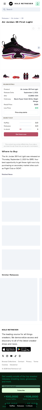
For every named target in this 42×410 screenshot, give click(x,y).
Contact (21, 361)
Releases (5, 18)
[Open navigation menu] (4, 3)
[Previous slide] (3, 47)
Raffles (12, 406)
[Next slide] (38, 47)
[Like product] (39, 28)
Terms (35, 361)
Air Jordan (15, 18)
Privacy (29, 361)
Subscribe (21, 390)
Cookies (5, 365)
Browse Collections (9, 361)
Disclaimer (14, 365)
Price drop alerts (21, 112)
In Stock (29, 406)
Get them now (21, 134)
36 (22, 18)
